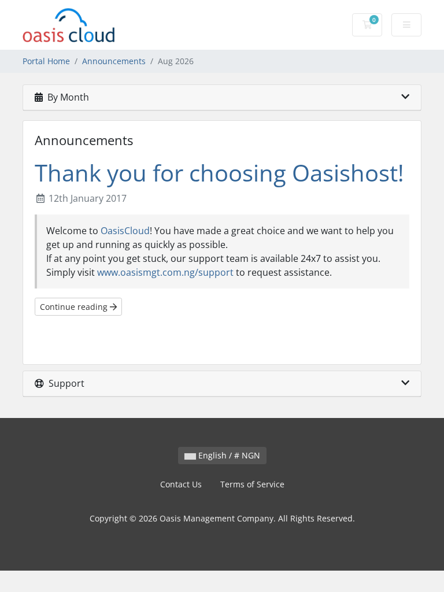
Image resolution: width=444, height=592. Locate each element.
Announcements (114, 61)
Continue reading (75, 306)
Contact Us (181, 484)
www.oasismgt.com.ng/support (165, 272)
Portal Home (46, 61)
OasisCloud (125, 230)
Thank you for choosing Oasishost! (219, 172)
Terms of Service (252, 484)
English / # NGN (228, 455)
